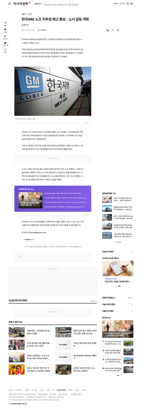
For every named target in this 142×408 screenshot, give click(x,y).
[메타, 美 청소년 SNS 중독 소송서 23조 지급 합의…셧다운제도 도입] (107, 220)
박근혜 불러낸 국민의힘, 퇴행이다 (84, 357)
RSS (53, 390)
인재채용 (27, 390)
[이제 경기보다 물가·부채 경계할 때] (63, 349)
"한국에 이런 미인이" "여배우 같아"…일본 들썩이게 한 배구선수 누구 (64, 207)
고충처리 (77, 390)
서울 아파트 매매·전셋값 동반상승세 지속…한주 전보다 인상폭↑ (123, 235)
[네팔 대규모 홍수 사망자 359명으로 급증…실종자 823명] (63, 337)
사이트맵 (83, 390)
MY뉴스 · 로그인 (119, 4)
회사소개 (11, 390)
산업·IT (24, 14)
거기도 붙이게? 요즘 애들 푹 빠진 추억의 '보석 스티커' (38, 344)
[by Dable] (93, 301)
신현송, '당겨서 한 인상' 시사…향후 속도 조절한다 (84, 369)
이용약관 (70, 390)
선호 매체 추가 (43, 30)
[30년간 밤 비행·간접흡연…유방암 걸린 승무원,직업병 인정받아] (128, 354)
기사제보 (48, 390)
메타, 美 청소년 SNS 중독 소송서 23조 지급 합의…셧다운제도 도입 (123, 217)
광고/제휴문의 (19, 390)
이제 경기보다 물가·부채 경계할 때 (84, 344)
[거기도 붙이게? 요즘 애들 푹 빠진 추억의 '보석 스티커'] (17, 349)
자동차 (30, 14)
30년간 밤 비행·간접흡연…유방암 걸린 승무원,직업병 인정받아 (113, 353)
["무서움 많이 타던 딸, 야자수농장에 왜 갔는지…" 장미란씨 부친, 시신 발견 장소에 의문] (128, 346)
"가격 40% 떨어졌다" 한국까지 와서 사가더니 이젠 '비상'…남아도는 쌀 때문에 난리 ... (65, 202)
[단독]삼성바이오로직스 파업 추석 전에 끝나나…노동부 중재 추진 (123, 208)
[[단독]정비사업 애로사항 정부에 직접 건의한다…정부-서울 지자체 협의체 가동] (107, 229)
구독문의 (41, 390)
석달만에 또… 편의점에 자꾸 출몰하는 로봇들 (38, 332)
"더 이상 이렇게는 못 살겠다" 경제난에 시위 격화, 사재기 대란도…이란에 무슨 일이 (65, 198)
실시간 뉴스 (38, 3)
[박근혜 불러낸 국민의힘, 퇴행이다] (63, 362)
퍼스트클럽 (34, 390)
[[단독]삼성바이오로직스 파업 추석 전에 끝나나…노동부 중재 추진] (107, 211)
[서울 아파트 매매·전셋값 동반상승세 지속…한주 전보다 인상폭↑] (107, 238)
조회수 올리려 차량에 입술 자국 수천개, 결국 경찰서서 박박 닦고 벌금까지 (113, 370)
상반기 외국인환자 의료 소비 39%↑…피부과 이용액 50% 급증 (123, 199)
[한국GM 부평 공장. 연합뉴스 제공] (52, 91)
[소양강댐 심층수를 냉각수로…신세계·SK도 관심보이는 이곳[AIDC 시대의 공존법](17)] (128, 363)
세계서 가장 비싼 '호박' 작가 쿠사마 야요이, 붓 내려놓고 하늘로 (38, 369)
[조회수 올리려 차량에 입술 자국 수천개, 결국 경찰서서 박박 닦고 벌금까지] (128, 372)
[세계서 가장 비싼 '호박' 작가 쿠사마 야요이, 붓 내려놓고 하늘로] (17, 374)
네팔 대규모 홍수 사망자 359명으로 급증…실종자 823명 (85, 332)
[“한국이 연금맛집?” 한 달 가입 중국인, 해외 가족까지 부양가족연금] (17, 362)
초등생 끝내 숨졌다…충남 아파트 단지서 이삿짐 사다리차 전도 (62, 193)
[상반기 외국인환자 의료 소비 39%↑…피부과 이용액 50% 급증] (107, 202)
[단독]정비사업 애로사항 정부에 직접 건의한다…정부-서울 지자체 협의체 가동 (123, 226)
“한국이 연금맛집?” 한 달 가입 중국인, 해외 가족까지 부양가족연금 (38, 357)
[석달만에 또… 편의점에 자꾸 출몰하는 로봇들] (17, 337)
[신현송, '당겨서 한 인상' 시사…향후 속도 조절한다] (63, 374)
